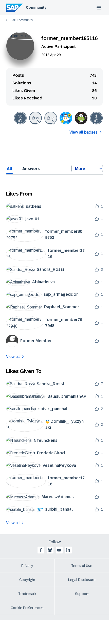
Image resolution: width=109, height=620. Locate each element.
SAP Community (22, 20)
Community (36, 7)
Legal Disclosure (82, 580)
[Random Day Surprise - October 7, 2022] (66, 118)
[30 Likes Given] (50, 118)
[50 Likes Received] (20, 118)
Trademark (27, 594)
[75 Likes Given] (35, 118)
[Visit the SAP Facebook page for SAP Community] (41, 550)
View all (13, 356)
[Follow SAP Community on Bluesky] (50, 550)
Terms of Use (81, 566)
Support (82, 594)
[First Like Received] (96, 118)
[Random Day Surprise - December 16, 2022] (81, 118)
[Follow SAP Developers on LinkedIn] (68, 550)
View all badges (83, 132)
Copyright (27, 580)
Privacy (27, 566)
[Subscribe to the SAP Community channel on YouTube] (59, 550)
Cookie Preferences (27, 608)
